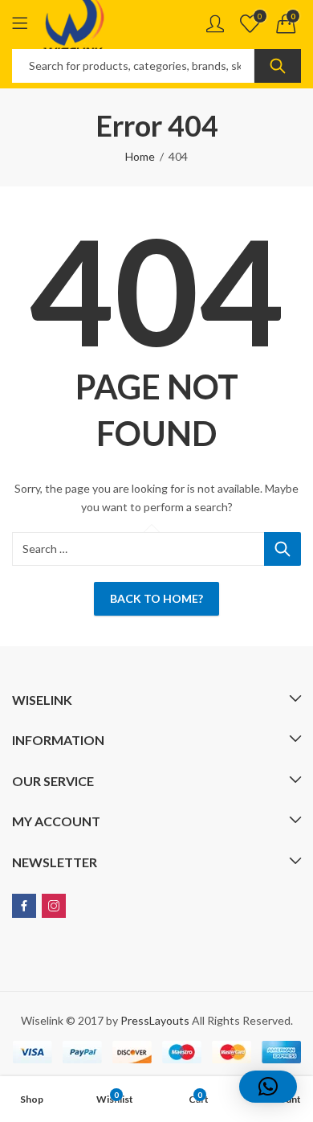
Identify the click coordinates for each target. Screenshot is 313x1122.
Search (277, 66)
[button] (268, 1087)
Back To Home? (156, 598)
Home (140, 156)
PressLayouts (154, 1020)
